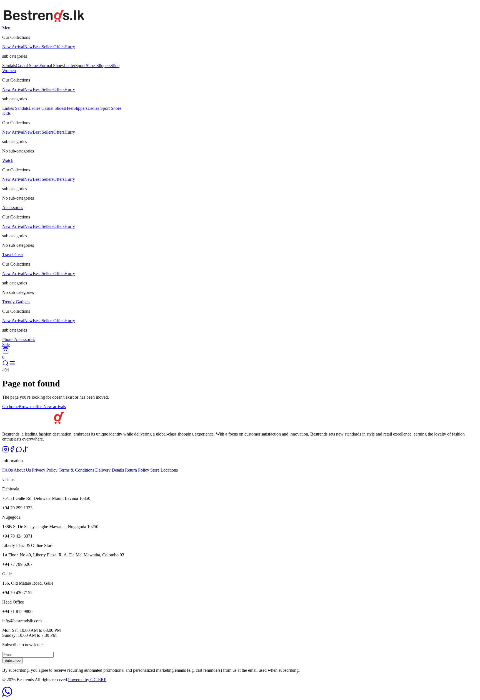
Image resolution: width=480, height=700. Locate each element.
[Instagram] (5, 451)
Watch (7, 160)
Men (6, 28)
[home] (44, 23)
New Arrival (17, 46)
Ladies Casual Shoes (47, 108)
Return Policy (137, 470)
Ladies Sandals (15, 108)
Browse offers (31, 406)
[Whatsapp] (19, 451)
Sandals (9, 65)
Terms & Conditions (77, 470)
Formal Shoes (51, 65)
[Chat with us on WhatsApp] (7, 695)
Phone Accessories (18, 339)
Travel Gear (12, 254)
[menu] (12, 365)
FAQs (8, 470)
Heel (69, 108)
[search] (5, 365)
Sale (6, 344)
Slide (115, 65)
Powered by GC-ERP (87, 679)
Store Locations (164, 470)
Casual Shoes (27, 65)
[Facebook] (12, 451)
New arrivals (54, 406)
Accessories (12, 207)
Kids (6, 113)
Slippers (103, 65)
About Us (23, 470)
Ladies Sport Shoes (104, 108)
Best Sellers (43, 46)
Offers (64, 46)
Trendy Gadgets (16, 301)
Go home (10, 406)
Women (9, 70)
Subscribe (12, 660)
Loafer (69, 65)
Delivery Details (110, 470)
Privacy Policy (45, 470)
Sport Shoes (85, 65)
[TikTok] (25, 451)
